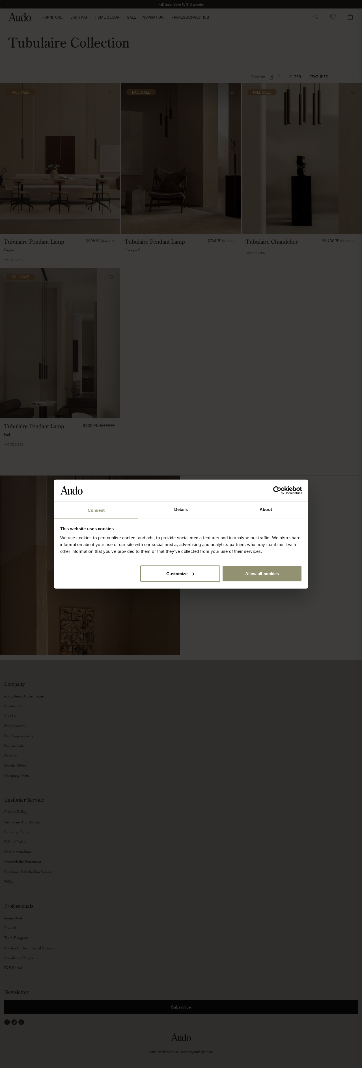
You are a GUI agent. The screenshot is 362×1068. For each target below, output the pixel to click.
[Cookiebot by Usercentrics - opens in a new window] (277, 490)
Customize (177, 573)
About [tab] (266, 509)
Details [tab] (181, 509)
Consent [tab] (96, 510)
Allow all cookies (262, 573)
